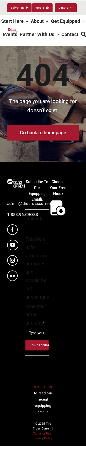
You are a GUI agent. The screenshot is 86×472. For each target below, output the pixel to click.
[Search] (83, 34)
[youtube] (12, 245)
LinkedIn (34, 218)
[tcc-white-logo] (16, 181)
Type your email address (35, 314)
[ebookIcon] (58, 201)
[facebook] (12, 229)
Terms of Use (42, 433)
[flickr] (12, 275)
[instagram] (12, 260)
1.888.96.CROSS (22, 214)
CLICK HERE (43, 387)
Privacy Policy (43, 438)
